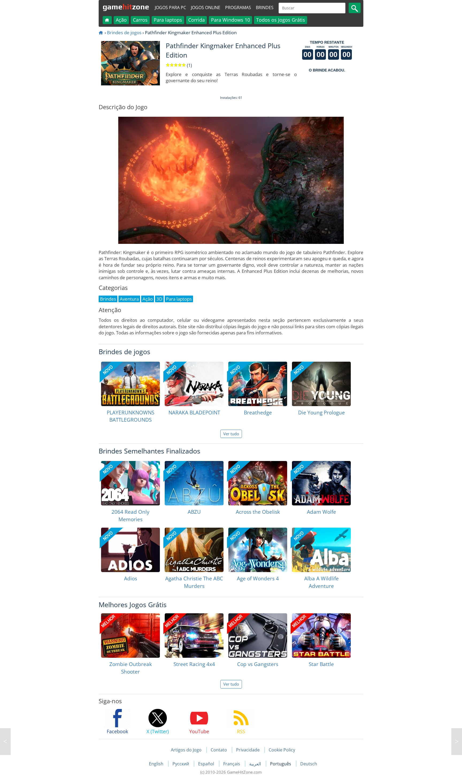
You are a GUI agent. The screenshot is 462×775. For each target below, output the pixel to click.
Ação (121, 20)
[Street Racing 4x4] (194, 635)
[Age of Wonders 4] (257, 550)
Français (232, 764)
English (156, 764)
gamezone (126, 6)
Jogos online (205, 7)
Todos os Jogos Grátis (280, 20)
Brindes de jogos (124, 32)
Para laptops (168, 20)
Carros (140, 20)
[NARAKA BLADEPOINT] (194, 384)
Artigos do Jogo (186, 750)
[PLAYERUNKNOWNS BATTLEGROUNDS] (130, 384)
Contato (219, 750)
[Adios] (130, 550)
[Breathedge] (257, 384)
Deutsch (308, 764)
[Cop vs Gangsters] (257, 635)
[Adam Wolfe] (321, 483)
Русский (181, 764)
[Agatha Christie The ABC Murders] (194, 550)
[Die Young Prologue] (321, 384)
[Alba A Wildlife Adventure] (321, 550)
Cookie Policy (282, 750)
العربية (255, 764)
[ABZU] (194, 483)
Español (206, 764)
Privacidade (248, 750)
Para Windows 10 (230, 20)
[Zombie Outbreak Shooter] (130, 635)
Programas (238, 7)
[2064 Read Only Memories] (130, 483)
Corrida (196, 20)
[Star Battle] (321, 635)
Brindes (265, 7)
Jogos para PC (170, 7)
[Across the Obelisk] (257, 483)
